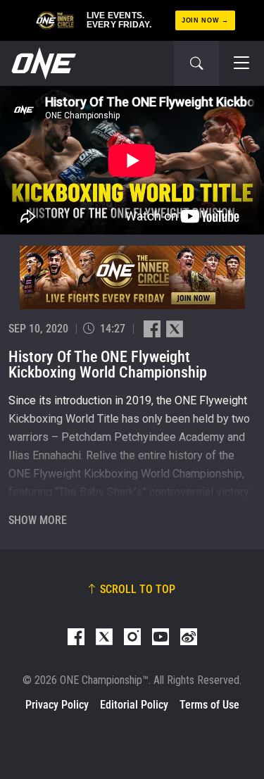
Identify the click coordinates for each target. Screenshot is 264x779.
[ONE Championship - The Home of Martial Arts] (42, 63)
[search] (196, 63)
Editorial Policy (134, 704)
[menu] (241, 63)
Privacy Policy (57, 704)
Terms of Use (209, 704)
